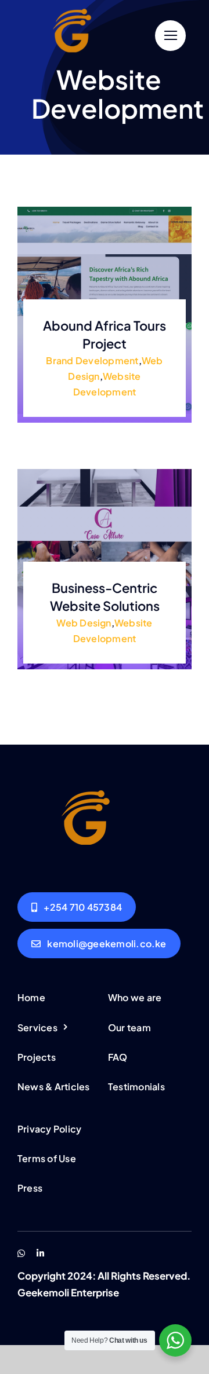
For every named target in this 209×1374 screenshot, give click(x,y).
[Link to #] (170, 35)
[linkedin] (40, 1253)
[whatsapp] (21, 1253)
